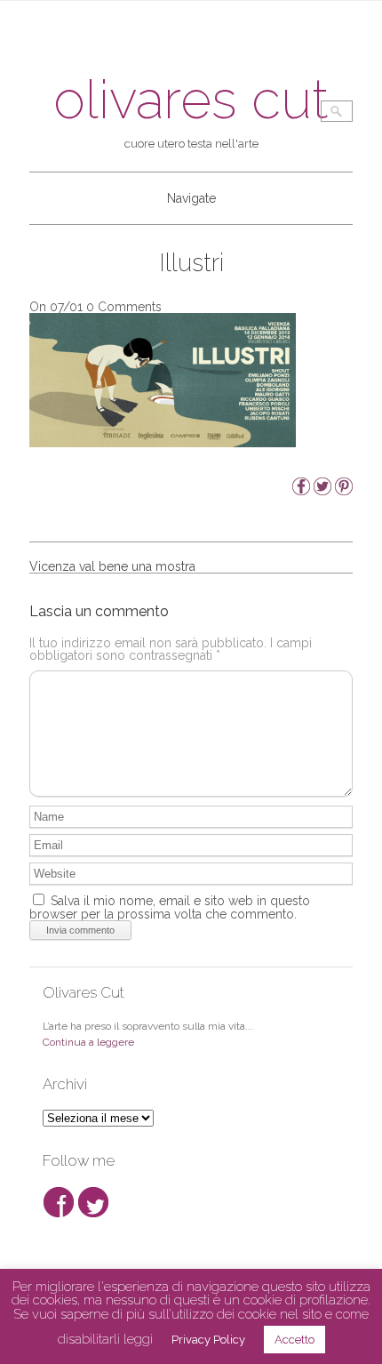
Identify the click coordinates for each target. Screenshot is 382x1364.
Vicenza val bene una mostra (112, 566)
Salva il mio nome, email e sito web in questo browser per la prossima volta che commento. (169, 907)
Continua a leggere (88, 1042)
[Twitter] (322, 491)
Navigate (191, 198)
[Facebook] (301, 491)
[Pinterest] (344, 491)
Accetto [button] (294, 1339)
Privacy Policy (208, 1339)
